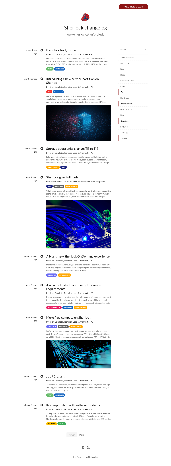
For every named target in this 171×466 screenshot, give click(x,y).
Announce (124, 63)
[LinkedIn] (84, 447)
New (122, 115)
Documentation (127, 80)
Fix (122, 92)
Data (122, 75)
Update (124, 138)
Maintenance (126, 109)
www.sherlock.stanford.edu (85, 34)
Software (124, 126)
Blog (122, 69)
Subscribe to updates (133, 7)
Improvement (127, 103)
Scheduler (125, 121)
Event (123, 86)
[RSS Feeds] (88, 447)
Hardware (124, 98)
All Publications (127, 57)
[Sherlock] (85, 18)
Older (81, 435)
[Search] (145, 49)
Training (124, 132)
